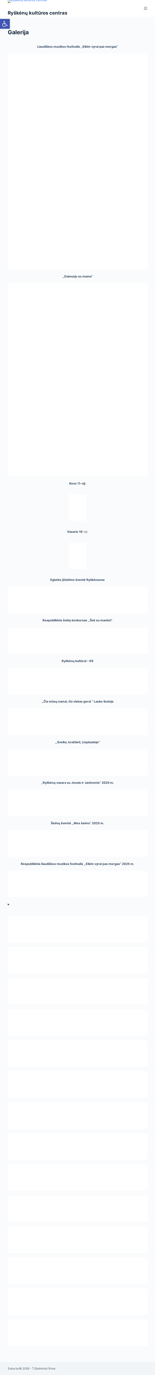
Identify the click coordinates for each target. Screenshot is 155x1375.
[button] (5, 24)
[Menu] (145, 8)
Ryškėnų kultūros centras (37, 13)
